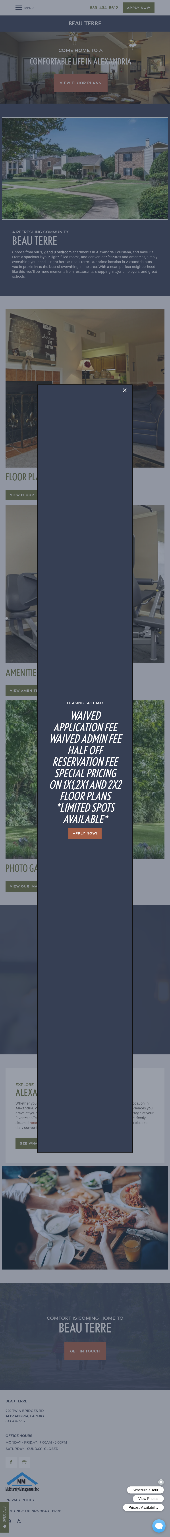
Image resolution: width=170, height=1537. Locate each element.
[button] (85, 833)
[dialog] (85, 768)
